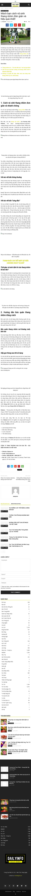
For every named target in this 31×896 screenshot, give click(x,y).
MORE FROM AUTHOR (16, 503)
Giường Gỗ (4, 634)
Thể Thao (4, 677)
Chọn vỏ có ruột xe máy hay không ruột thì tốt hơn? (8, 478)
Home (2, 8)
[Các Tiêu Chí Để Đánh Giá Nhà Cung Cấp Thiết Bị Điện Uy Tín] (4, 546)
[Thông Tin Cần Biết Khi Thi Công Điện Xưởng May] (4, 538)
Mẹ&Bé (3, 652)
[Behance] (5, 885)
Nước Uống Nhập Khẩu (7, 661)
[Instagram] (13, 885)
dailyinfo (4, 21)
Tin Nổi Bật (4, 682)
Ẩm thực (4, 602)
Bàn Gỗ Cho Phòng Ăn (7, 607)
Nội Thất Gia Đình (6, 657)
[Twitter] (17, 885)
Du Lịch (3, 627)
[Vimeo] (21, 885)
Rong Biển (4, 664)
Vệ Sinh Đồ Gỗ (5, 705)
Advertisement (8, 891)
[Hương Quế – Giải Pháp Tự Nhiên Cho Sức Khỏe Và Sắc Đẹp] (4, 783)
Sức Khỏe (4, 673)
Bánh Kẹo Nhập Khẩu (7, 613)
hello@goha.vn (18, 875)
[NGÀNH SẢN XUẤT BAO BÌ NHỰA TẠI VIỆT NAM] (4, 524)
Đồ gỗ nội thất (5, 629)
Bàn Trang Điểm (6, 611)
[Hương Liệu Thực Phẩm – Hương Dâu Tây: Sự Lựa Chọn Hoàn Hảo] (4, 769)
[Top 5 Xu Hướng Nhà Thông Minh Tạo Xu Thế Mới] (4, 531)
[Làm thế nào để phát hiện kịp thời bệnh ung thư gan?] (4, 737)
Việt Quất (4, 707)
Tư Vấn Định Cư (5, 700)
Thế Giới (4, 675)
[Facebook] (9, 885)
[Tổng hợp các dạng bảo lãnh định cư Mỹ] (4, 722)
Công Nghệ (4, 623)
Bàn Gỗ (3, 604)
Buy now (24, 891)
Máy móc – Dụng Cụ (7, 650)
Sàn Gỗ (3, 668)
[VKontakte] (25, 885)
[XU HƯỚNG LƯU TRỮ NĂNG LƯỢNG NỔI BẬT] (4, 509)
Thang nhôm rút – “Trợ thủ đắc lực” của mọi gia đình (16, 67)
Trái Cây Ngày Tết (6, 689)
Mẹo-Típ (4, 654)
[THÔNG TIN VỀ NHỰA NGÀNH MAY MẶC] (4, 517)
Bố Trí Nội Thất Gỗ (6, 618)
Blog (14, 891)
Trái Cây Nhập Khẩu (6, 691)
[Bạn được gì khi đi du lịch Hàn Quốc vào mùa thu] (4, 729)
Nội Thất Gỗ (5, 659)
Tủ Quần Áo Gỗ (5, 696)
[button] (29, 5)
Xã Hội (3, 709)
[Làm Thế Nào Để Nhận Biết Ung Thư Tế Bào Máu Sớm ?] (4, 744)
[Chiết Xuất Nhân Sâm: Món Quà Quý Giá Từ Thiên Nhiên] (4, 776)
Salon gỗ (4, 666)
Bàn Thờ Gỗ (5, 609)
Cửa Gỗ (3, 625)
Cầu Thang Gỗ (5, 620)
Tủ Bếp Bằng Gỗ (6, 693)
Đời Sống (4, 632)
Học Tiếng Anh (5, 641)
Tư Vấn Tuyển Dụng (6, 702)
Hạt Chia (4, 639)
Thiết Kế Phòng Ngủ (7, 680)
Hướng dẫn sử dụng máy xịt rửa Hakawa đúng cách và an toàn (23, 479)
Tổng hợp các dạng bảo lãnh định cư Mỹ (19, 800)
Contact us (18, 891)
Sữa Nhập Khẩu (5, 670)
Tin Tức (3, 684)
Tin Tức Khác (5, 686)
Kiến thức (4, 645)
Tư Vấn (3, 698)
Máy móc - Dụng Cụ (9, 8)
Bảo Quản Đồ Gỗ (6, 616)
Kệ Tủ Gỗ (4, 643)
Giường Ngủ (5, 636)
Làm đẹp (4, 648)
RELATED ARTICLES (5, 503)
